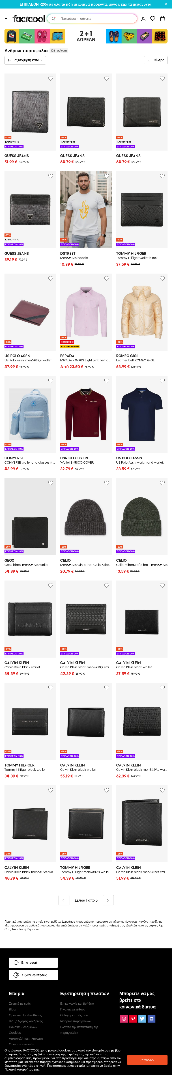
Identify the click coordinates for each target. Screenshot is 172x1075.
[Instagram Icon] (124, 1018)
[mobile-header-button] (143, 18)
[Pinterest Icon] (133, 1018)
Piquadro (33, 929)
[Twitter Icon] (142, 1018)
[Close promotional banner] (165, 4)
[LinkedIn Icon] (151, 1018)
